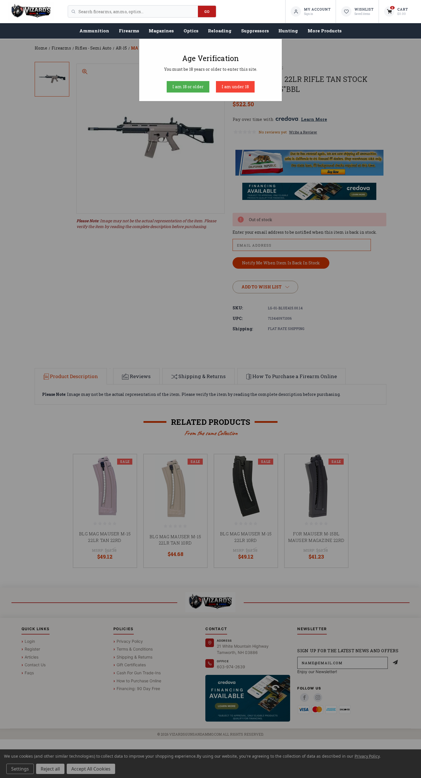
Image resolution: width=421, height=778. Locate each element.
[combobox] (138, 11)
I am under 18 (235, 86)
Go (207, 11)
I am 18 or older (188, 86)
